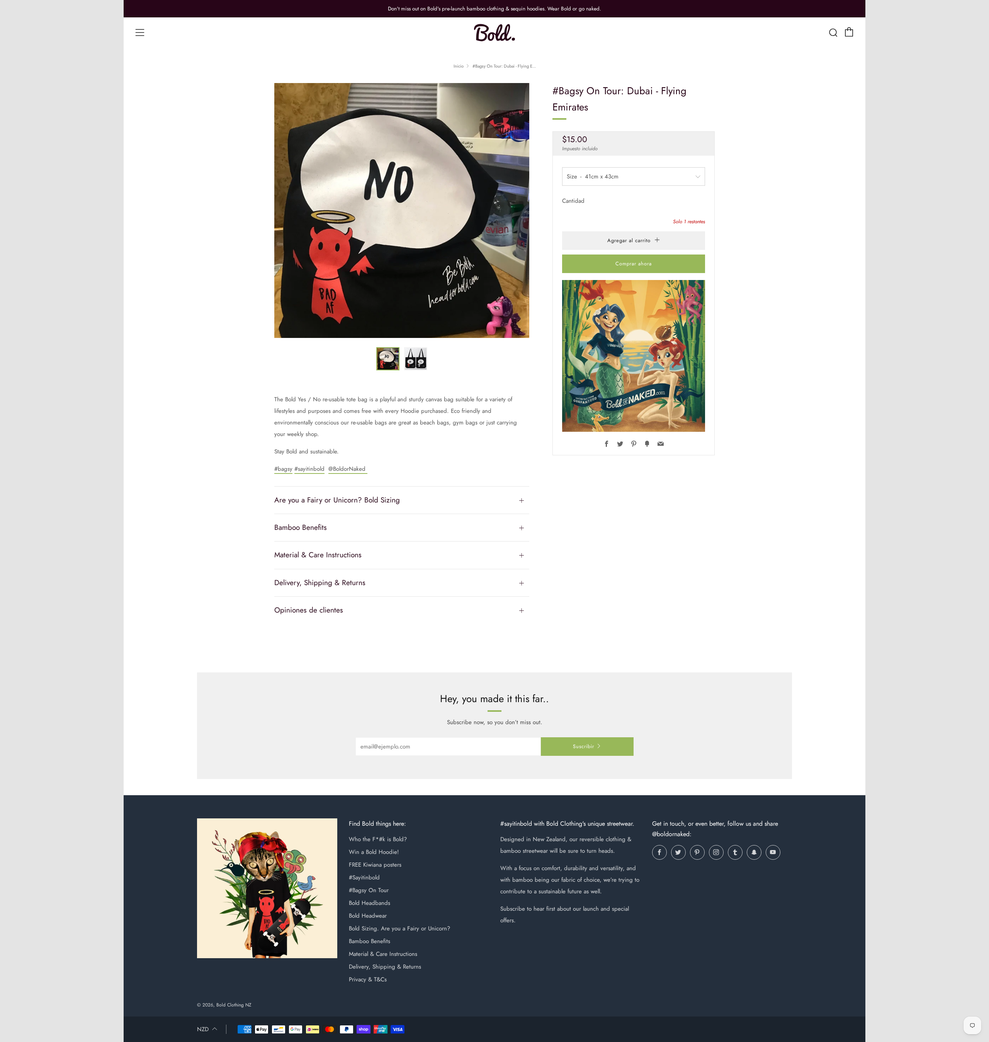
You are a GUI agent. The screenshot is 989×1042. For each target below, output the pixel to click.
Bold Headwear (368, 915)
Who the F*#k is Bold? (378, 839)
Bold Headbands (369, 903)
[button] (387, 358)
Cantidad (573, 201)
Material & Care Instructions (383, 954)
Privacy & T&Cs (368, 979)
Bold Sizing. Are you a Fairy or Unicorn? (399, 928)
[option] (401, 210)
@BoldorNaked (347, 469)
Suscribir (583, 746)
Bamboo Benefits (369, 941)
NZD (203, 1029)
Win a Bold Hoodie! (374, 852)
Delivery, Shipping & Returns (385, 966)
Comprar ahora (633, 263)
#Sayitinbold (364, 877)
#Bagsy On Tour (369, 890)
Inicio (459, 66)
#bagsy (283, 469)
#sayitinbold (309, 469)
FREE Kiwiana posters (375, 864)
